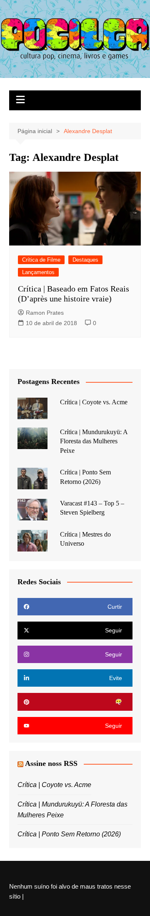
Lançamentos (38, 272)
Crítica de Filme (41, 260)
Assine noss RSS (51, 763)
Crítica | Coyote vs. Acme (94, 402)
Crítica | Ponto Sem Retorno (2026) (69, 834)
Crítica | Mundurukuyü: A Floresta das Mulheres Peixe (94, 441)
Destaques (85, 260)
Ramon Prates (45, 312)
